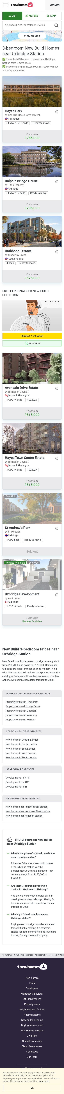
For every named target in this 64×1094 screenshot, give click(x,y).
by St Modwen (13, 531)
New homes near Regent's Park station (27, 806)
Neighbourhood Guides (32, 1009)
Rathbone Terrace (18, 251)
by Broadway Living (15, 255)
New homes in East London (21, 748)
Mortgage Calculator (32, 993)
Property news (32, 1004)
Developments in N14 (17, 777)
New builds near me (32, 1020)
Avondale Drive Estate (21, 388)
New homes (32, 977)
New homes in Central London (22, 739)
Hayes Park (13, 111)
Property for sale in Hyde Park (22, 701)
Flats (32, 983)
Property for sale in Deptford (21, 710)
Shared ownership (32, 1041)
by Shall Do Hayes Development (22, 115)
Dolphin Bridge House (21, 181)
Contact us (32, 1051)
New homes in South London (21, 757)
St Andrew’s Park (17, 528)
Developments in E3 (16, 786)
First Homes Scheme (32, 1030)
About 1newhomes (32, 1046)
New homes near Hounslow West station (28, 811)
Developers (32, 988)
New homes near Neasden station (24, 815)
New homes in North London (21, 744)
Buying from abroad (32, 1025)
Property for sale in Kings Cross (23, 706)
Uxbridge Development (22, 594)
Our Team (32, 1056)
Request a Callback (32, 336)
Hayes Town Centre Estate (24, 458)
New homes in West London (21, 753)
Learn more (43, 1081)
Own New (32, 1035)
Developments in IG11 (18, 782)
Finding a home (32, 1014)
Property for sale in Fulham (20, 719)
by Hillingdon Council (16, 391)
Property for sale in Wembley (21, 715)
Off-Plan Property (32, 999)
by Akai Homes (13, 598)
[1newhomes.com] (32, 967)
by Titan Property (14, 185)
